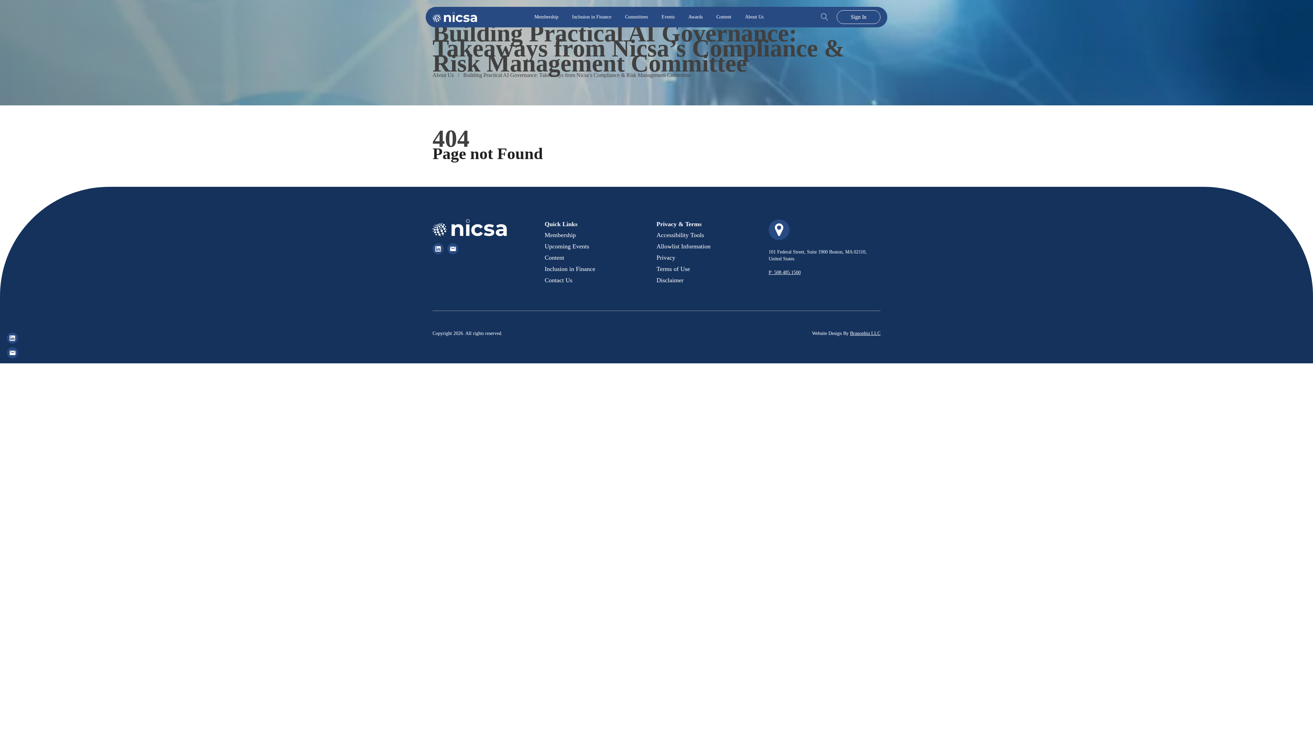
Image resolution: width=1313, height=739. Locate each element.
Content (723, 17)
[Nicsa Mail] (12, 353)
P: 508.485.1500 (785, 272)
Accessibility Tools (680, 235)
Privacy (665, 257)
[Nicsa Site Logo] (455, 17)
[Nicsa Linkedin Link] (438, 249)
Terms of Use (673, 268)
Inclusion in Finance (591, 17)
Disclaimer (670, 280)
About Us (754, 17)
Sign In (858, 17)
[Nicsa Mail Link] (453, 249)
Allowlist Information (683, 246)
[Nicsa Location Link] (779, 229)
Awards (695, 17)
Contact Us (558, 280)
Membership (546, 17)
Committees (636, 17)
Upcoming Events (567, 246)
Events (668, 17)
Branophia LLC (865, 333)
